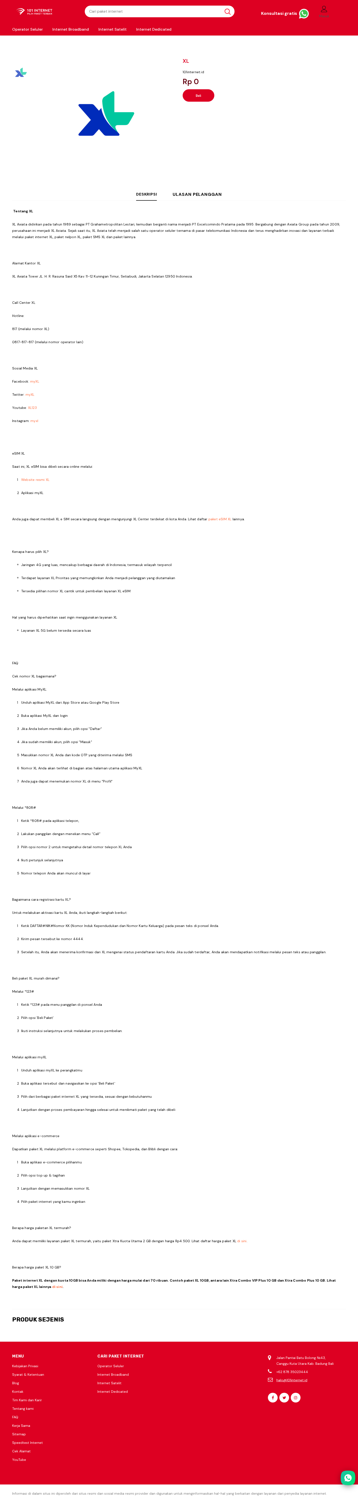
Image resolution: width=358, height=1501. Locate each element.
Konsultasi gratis (279, 13)
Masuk (324, 16)
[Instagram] (296, 1397)
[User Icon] (324, 8)
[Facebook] (273, 1397)
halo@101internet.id (291, 1380)
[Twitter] (284, 1397)
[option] (104, 116)
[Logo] (44, 11)
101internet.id (193, 72)
